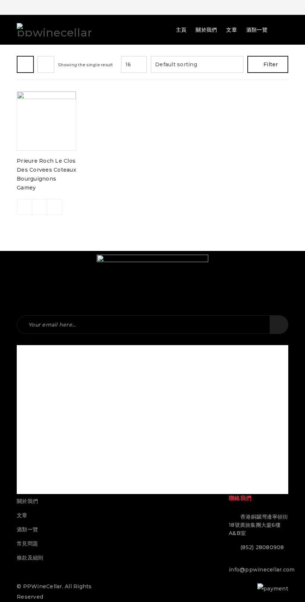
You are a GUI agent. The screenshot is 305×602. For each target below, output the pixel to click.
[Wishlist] (54, 207)
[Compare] (39, 207)
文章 (22, 515)
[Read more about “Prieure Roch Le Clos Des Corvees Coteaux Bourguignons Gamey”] (24, 207)
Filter (270, 64)
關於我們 (27, 501)
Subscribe (279, 324)
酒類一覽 (27, 529)
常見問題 (27, 543)
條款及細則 (30, 557)
